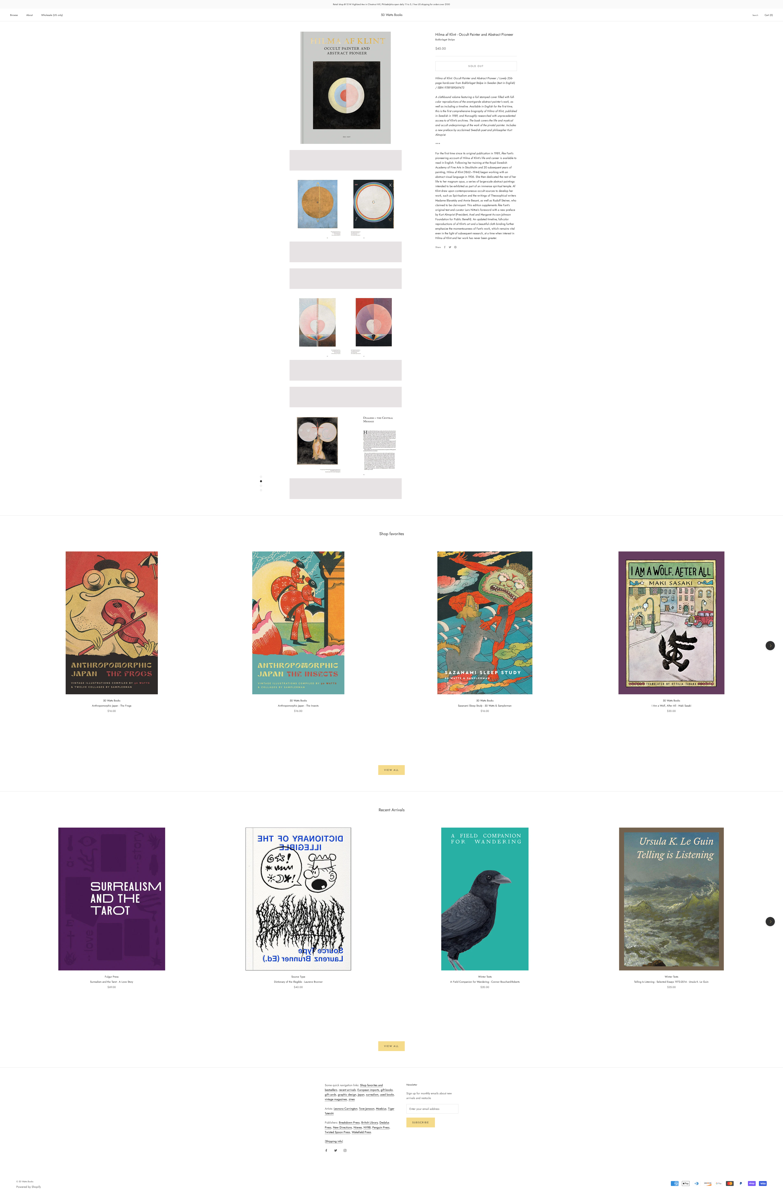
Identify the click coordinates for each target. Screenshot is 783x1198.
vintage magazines (336, 1099)
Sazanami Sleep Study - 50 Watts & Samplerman (485, 706)
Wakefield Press (361, 1132)
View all (391, 770)
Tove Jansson (366, 1109)
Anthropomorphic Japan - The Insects (298, 706)
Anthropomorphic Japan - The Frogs (111, 706)
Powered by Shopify (28, 1187)
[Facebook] (444, 247)
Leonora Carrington (345, 1109)
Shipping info (334, 1141)
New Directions (342, 1127)
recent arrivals (347, 1090)
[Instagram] (345, 1150)
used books (387, 1094)
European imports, (368, 1090)
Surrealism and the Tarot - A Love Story (111, 982)
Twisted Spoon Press (337, 1132)
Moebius (381, 1109)
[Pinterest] (455, 247)
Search (755, 15)
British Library (369, 1122)
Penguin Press (380, 1127)
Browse (14, 15)
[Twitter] (450, 247)
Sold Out (476, 66)
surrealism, (372, 1094)
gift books (387, 1090)
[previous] (12, 645)
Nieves (358, 1127)
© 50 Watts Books (24, 1181)
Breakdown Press (349, 1122)
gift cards (330, 1094)
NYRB (367, 1127)
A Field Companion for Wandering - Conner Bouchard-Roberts (485, 982)
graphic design (347, 1094)
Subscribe (420, 1122)
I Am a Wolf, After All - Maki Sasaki (671, 706)
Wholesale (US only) (52, 15)
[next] (770, 645)
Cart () (769, 15)
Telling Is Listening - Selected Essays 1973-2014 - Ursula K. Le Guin (671, 982)
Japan (361, 1094)
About (29, 15)
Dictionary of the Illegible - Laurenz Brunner (298, 982)
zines (352, 1099)
